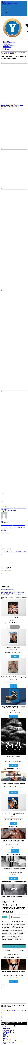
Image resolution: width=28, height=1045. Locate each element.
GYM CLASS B (7, 1005)
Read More (4, 530)
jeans (12, 508)
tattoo (15, 508)
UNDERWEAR (20, 1005)
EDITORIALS (6, 1028)
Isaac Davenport (7, 508)
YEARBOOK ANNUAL (8, 1032)
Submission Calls (7, 4)
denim (2, 508)
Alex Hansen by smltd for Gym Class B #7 (7, 589)
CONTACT (5, 1036)
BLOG (2, 1005)
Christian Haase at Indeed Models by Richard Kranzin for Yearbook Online (13, 525)
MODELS (7, 52)
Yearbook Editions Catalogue (10, 3)
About (4, 1)
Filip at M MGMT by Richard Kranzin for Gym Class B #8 (12, 593)
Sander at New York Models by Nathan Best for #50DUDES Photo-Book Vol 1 (13, 551)
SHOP (4, 1035)
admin (2, 521)
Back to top (4, 1024)
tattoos (18, 508)
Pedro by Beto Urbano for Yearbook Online (8, 570)
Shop (4, 1043)
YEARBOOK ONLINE (15, 52)
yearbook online (4, 509)
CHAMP (3, 52)
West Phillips (23, 508)
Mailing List (6, 2)
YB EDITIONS (6, 1033)
